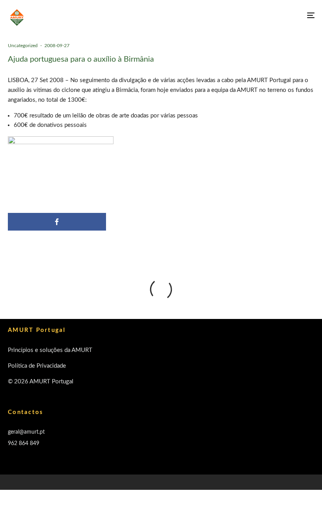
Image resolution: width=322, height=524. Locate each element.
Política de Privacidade (37, 366)
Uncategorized (23, 45)
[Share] (57, 222)
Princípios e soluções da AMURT (50, 350)
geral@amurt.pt (26, 432)
